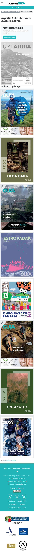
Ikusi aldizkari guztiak (9, 460)
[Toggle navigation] (2, 3)
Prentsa (17, 7)
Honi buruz (11, 501)
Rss (24, 508)
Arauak (22, 504)
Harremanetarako (14, 508)
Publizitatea (13, 504)
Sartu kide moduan (9, 37)
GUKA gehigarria (26, 12)
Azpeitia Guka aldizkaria (10, 12)
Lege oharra (22, 501)
